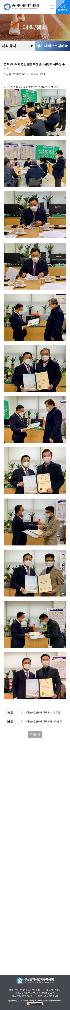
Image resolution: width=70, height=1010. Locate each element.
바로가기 (63, 10)
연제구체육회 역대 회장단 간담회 (43, 712)
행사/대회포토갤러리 (52, 46)
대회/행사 (9, 46)
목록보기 (35, 734)
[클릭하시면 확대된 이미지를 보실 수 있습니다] (35, 112)
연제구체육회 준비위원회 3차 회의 (43, 721)
